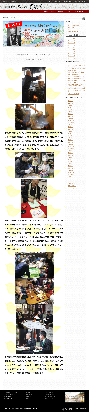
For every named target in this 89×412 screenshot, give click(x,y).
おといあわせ (49, 392)
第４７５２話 (71, 56)
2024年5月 (70, 159)
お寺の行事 (29, 392)
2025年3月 (70, 137)
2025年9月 (70, 124)
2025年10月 (71, 122)
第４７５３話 (71, 53)
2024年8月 (70, 153)
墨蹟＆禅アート (30, 394)
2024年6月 (70, 157)
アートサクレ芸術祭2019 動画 (76, 76)
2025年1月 (70, 142)
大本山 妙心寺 (71, 183)
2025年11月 (71, 120)
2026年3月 (70, 111)
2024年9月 (70, 150)
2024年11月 (71, 146)
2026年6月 (70, 105)
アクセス (28, 398)
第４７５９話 (71, 40)
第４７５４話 (71, 51)
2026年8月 (70, 101)
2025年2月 (70, 140)
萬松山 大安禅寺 (72, 186)
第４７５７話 (71, 45)
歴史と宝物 (8, 396)
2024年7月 (70, 155)
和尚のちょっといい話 (49, 11)
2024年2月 (70, 166)
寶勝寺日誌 (29, 396)
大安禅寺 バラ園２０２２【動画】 (76, 88)
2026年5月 (70, 107)
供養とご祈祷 (9, 398)
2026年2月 (70, 114)
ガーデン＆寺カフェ (79, 11)
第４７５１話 (71, 58)
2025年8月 (70, 127)
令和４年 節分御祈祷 (73, 94)
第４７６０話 (71, 38)
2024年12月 (71, 144)
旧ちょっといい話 (72, 188)
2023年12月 (71, 170)
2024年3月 (70, 163)
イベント (69, 11)
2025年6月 (70, 131)
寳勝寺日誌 (60, 11)
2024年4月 (70, 161)
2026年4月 (70, 109)
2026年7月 (70, 103)
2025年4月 (70, 135)
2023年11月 (71, 172)
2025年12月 (71, 118)
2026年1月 (70, 116)
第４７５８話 (71, 43)
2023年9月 (70, 176)
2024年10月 (71, 148)
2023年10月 (71, 174)
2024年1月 (70, 168)
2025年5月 (70, 133)
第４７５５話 (71, 49)
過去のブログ (49, 398)
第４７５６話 (71, 47)
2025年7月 (70, 129)
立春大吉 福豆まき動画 (74, 78)
